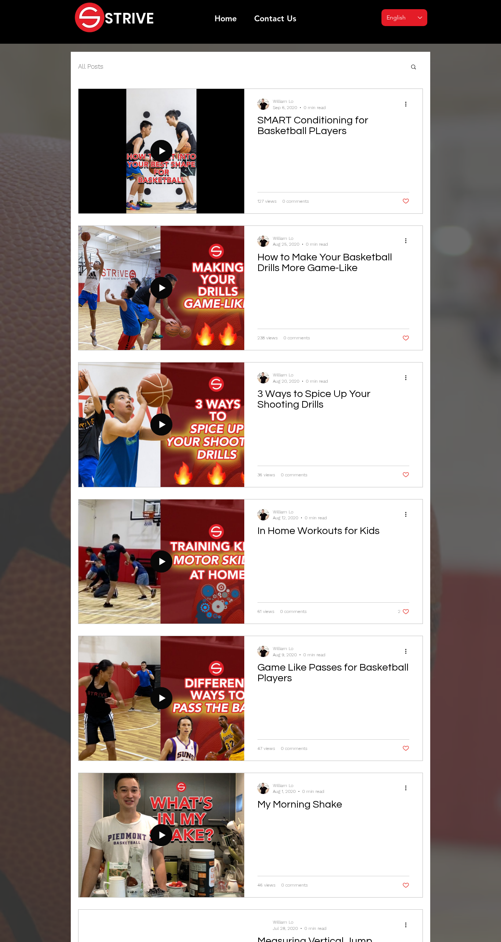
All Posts (90, 66)
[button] (413, 67)
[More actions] (408, 104)
